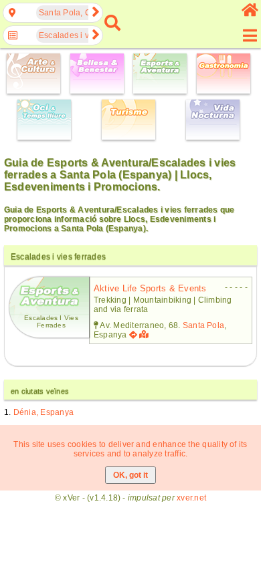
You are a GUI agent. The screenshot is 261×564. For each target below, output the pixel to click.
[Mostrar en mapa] (145, 334)
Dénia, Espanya (43, 412)
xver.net (191, 498)
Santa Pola (203, 325)
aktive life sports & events (150, 288)
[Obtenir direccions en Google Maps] (133, 334)
